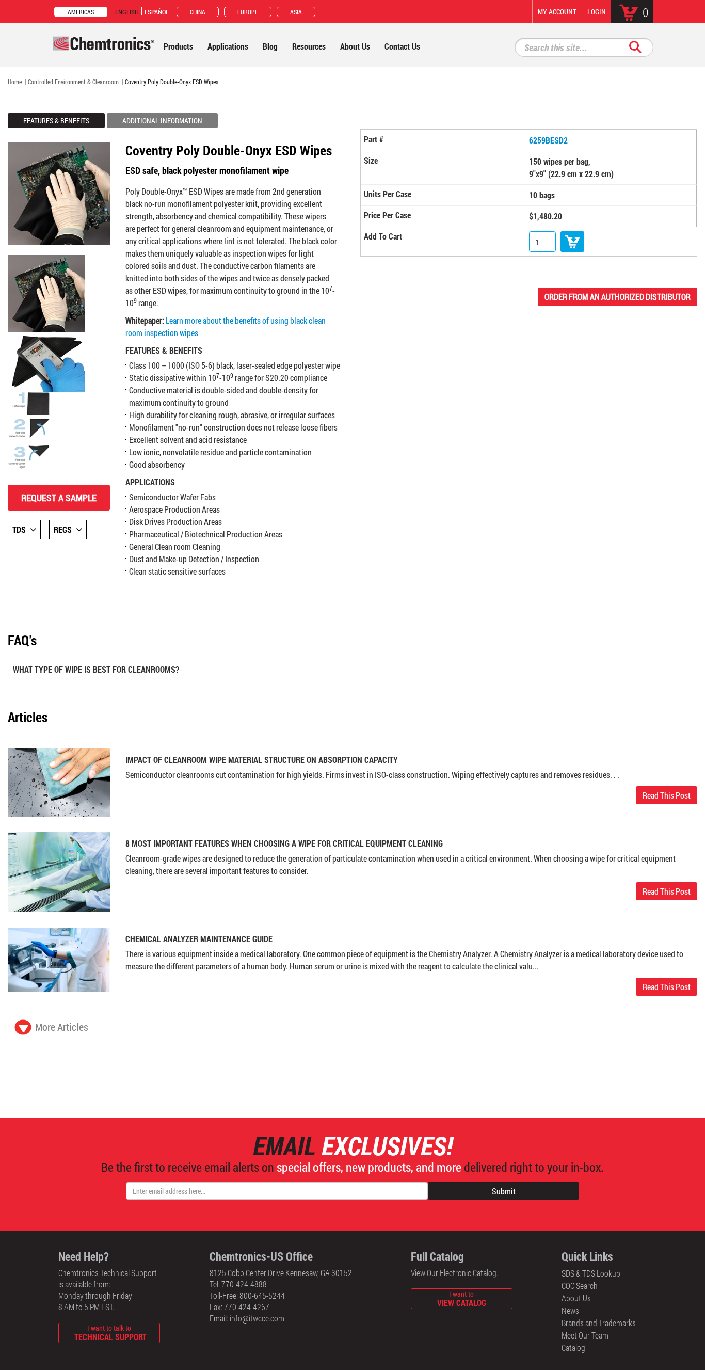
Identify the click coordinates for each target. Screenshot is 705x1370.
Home (15, 81)
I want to (461, 1298)
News (570, 1310)
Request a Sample (59, 497)
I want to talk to (110, 1332)
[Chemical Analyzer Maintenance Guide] (59, 958)
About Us (576, 1298)
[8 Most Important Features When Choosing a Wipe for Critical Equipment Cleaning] (59, 871)
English (127, 12)
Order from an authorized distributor (617, 296)
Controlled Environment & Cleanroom (73, 81)
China (197, 12)
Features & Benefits (56, 120)
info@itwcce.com (257, 1318)
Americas (81, 12)
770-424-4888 (244, 1284)
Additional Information (162, 120)
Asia (296, 12)
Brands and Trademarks (599, 1322)
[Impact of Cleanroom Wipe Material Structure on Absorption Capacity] (59, 781)
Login (596, 12)
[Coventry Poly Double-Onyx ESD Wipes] (46, 292)
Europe (247, 12)
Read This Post (667, 795)
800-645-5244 (262, 1295)
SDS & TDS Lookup (591, 1273)
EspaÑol (157, 12)
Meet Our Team (585, 1335)
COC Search (580, 1285)
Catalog (573, 1347)
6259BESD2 (548, 140)
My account (557, 12)
